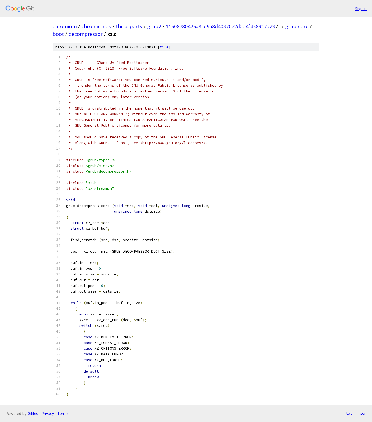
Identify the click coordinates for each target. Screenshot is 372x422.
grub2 (154, 26)
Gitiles (33, 413)
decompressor (86, 34)
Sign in (361, 8)
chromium (65, 26)
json (362, 413)
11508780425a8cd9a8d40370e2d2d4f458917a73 (220, 26)
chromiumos (96, 26)
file (164, 47)
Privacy (47, 413)
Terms (63, 413)
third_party (129, 26)
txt (349, 413)
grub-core (297, 26)
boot (58, 34)
